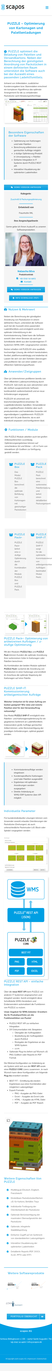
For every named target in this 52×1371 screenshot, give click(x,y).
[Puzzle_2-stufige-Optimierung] (26, 614)
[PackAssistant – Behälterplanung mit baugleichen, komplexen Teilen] (14, 1304)
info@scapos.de (34, 1342)
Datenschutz (42, 1359)
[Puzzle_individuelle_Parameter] (26, 838)
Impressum (32, 1359)
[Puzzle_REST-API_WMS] (26, 877)
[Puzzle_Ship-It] (26, 740)
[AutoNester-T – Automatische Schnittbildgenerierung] (14, 1285)
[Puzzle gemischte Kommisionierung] (26, 100)
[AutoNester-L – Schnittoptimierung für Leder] (38, 1285)
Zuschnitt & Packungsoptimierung (26, 199)
